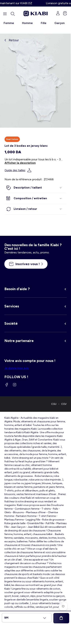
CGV (64, 404)
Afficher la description (20, 163)
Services (11, 306)
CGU (53, 404)
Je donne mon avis (16, 368)
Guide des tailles (15, 170)
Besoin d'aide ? (17, 289)
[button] (13, 13)
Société (11, 323)
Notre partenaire (19, 340)
